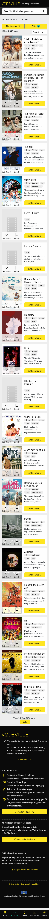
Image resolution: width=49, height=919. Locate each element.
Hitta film (14, 915)
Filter (35, 26)
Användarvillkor (32, 884)
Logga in (44, 915)
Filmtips (24, 915)
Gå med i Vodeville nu (24, 811)
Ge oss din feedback (26, 839)
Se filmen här (33, 64)
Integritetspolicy (16, 884)
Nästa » (25, 722)
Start (5, 915)
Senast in (37, 32)
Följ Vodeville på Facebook (26, 869)
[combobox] (24, 11)
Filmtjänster (12, 26)
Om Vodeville (24, 759)
